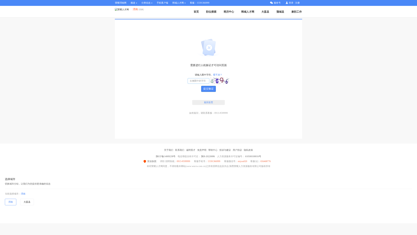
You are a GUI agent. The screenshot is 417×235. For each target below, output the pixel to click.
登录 (291, 3)
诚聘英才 (190, 150)
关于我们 (168, 150)
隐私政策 (248, 150)
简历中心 (229, 11)
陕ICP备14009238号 (165, 156)
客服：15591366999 (199, 3)
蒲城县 (280, 11)
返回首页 (208, 102)
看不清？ (217, 75)
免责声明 (201, 150)
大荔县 (265, 11)
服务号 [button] (277, 3)
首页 (196, 11)
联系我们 (179, 150)
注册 (297, 3)
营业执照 (151, 161)
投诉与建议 (225, 150)
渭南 (23, 194)
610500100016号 (253, 156)
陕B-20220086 (208, 156)
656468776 (265, 161)
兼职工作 (296, 11)
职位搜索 (211, 11)
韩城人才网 (247, 11)
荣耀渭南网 (120, 3)
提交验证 (208, 88)
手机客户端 (162, 3)
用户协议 (237, 150)
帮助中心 (212, 150)
